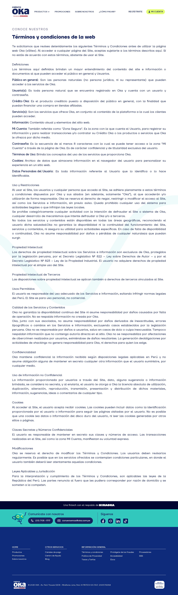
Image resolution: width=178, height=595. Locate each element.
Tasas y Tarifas (88, 559)
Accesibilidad (116, 556)
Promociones (18, 556)
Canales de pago (53, 552)
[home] (20, 12)
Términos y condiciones (92, 552)
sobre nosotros (84, 12)
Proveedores (145, 552)
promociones (62, 12)
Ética (112, 559)
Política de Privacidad (92, 556)
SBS (141, 556)
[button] (42, 11)
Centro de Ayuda (53, 556)
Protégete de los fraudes (122, 552)
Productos (17, 552)
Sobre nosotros (19, 559)
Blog (47, 559)
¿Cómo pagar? (107, 12)
